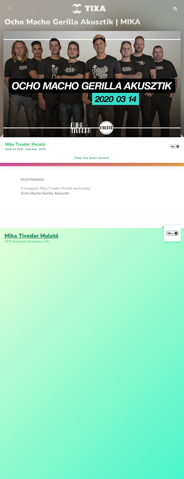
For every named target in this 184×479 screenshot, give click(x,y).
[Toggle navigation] (9, 8)
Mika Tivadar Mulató (25, 144)
